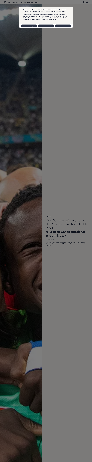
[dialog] (46, 231)
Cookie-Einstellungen (29, 26)
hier (55, 19)
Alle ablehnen (46, 26)
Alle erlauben (63, 26)
